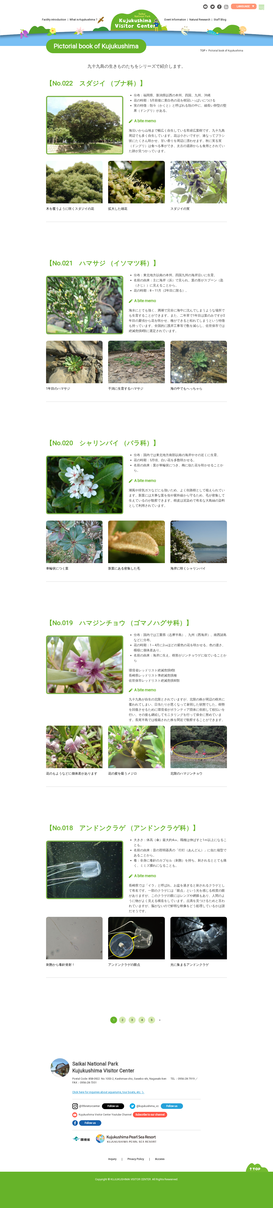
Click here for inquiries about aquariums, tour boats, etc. (106, 1092)
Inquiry (112, 1159)
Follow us (113, 1106)
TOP (202, 50)
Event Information (175, 19)
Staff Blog (220, 19)
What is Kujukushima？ (84, 19)
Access (159, 1159)
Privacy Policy (136, 1159)
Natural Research (199, 19)
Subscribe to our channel (150, 1114)
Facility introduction (54, 19)
